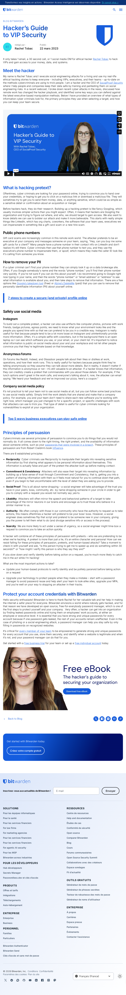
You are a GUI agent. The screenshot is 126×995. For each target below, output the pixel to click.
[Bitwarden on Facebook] (42, 980)
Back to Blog (15, 718)
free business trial (34, 643)
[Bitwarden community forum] (17, 980)
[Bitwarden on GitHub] (24, 980)
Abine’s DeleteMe (64, 283)
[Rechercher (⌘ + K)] (114, 10)
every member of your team (35, 631)
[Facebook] (102, 718)
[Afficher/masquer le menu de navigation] (121, 10)
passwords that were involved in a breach (69, 444)
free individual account (88, 643)
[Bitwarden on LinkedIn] (36, 980)
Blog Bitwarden (13, 21)
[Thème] (120, 976)
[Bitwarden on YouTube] (30, 980)
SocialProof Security (111, 82)
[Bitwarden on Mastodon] (54, 980)
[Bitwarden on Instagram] (48, 980)
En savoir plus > (110, 2)
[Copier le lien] (120, 718)
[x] (95, 718)
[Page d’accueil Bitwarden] (13, 9)
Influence (58, 448)
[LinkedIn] (108, 718)
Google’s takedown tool (30, 283)
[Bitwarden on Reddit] (11, 980)
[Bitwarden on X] (5, 980)
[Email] (114, 718)
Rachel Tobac (100, 59)
